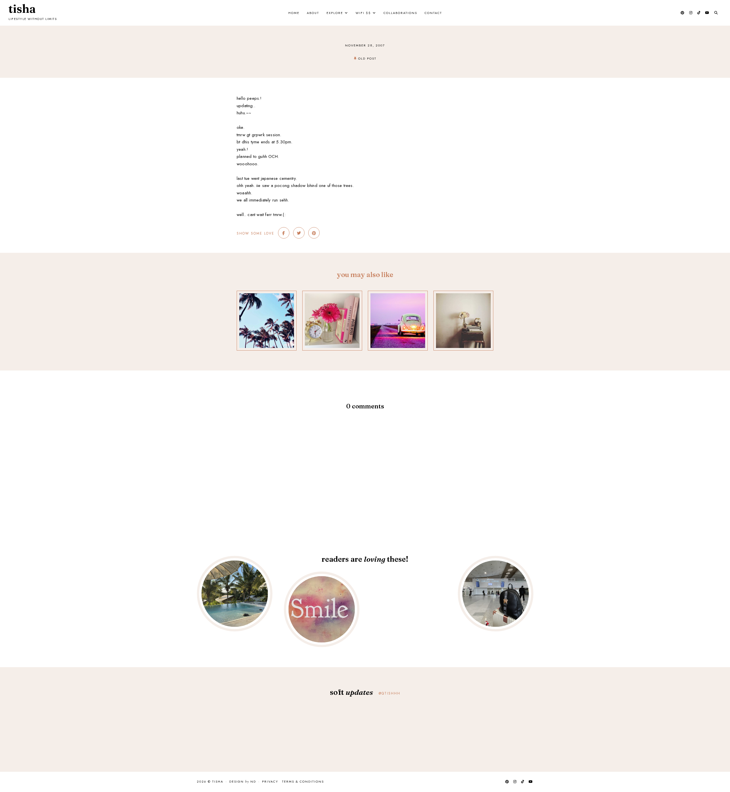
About (313, 13)
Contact (433, 13)
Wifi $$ (363, 13)
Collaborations (400, 13)
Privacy (270, 781)
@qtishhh (389, 693)
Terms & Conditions (303, 781)
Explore (335, 13)
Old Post (367, 58)
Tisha (22, 9)
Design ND (242, 781)
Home (293, 13)
